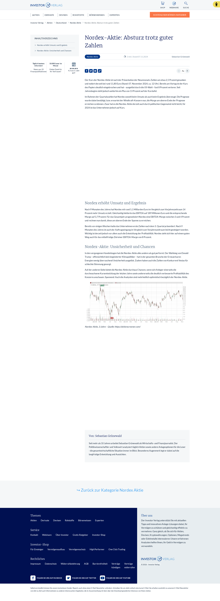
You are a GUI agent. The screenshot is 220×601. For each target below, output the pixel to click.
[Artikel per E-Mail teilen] (95, 71)
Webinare (47, 535)
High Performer (97, 549)
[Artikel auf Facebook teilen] (86, 71)
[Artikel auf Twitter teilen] (91, 71)
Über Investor (62, 535)
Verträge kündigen (116, 565)
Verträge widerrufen (129, 565)
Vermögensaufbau (56, 549)
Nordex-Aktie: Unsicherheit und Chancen (54, 50)
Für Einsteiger (36, 549)
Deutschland (61, 23)
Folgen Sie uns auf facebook (49, 578)
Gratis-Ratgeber (80, 535)
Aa (183, 71)
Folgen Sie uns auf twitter (84, 578)
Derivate (49, 15)
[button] (216, 4)
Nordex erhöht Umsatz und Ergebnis (52, 45)
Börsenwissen (97, 15)
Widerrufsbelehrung (70, 563)
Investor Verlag (36, 23)
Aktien (35, 15)
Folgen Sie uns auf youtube (118, 578)
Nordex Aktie (75, 23)
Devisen (63, 15)
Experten (115, 15)
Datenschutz (51, 563)
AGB (86, 563)
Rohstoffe (78, 15)
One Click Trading (116, 549)
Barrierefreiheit (100, 563)
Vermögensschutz (77, 549)
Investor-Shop (98, 535)
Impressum (35, 563)
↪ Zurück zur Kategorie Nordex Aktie (110, 490)
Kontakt (34, 535)
